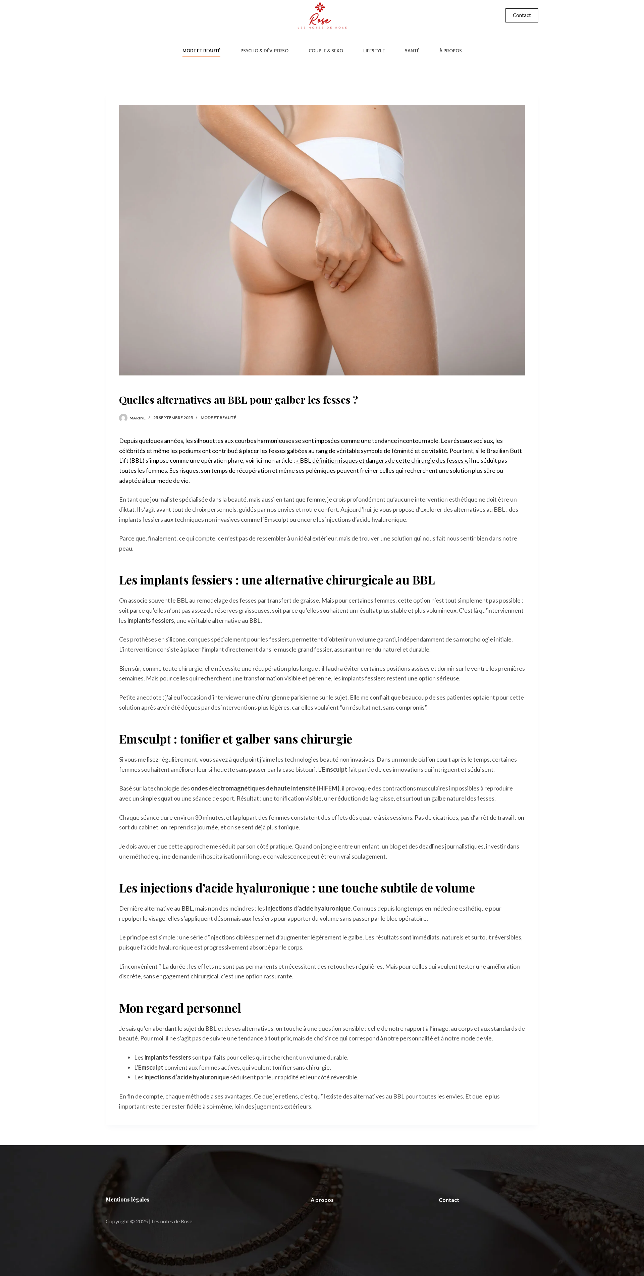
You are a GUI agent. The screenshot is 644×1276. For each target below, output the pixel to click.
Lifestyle (374, 50)
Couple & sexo (326, 50)
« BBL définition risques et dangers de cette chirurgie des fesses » (381, 460)
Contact (522, 15)
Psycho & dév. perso (264, 50)
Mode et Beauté (201, 50)
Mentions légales (128, 1199)
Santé (412, 50)
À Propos (450, 50)
